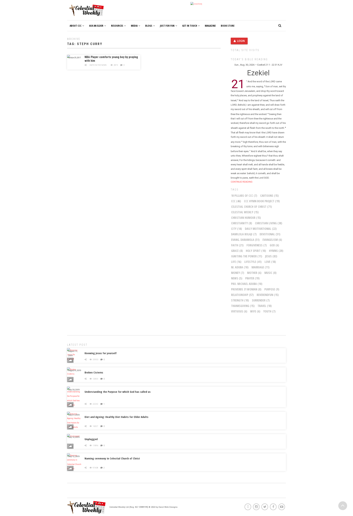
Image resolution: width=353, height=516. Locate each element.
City (236, 229)
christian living (268, 223)
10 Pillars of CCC (244, 196)
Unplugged (91, 439)
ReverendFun (268, 295)
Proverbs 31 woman (246, 289)
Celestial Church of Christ (251, 207)
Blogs (148, 25)
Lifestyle (253, 262)
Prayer (252, 278)
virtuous (239, 311)
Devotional (270, 234)
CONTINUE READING (241, 181)
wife (255, 311)
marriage (261, 267)
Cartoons (269, 196)
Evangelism (272, 240)
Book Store (227, 25)
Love (270, 262)
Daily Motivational (261, 229)
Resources (117, 25)
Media (134, 25)
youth (269, 311)
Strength (240, 300)
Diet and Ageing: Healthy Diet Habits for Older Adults (116, 417)
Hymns (276, 251)
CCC (236, 201)
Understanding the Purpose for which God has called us (118, 391)
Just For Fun (167, 25)
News (236, 278)
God (274, 245)
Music (270, 273)
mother (254, 273)
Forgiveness (257, 245)
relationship (242, 295)
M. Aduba (240, 267)
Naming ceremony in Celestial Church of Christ (112, 458)
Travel (265, 306)
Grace (237, 251)
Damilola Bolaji (244, 234)
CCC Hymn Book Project (262, 201)
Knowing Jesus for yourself (101, 353)
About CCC (75, 25)
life (236, 262)
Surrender (261, 300)
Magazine (210, 25)
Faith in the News (98, 65)
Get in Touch (189, 25)
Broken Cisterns (94, 372)
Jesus (271, 256)
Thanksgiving (243, 306)
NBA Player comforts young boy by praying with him (111, 58)
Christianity (241, 223)
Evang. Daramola (245, 240)
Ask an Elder (96, 25)
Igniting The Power (246, 256)
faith (237, 245)
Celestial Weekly (245, 212)
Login (241, 40)
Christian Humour (246, 218)
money (237, 273)
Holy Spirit (256, 251)
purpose (271, 289)
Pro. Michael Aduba (246, 284)
